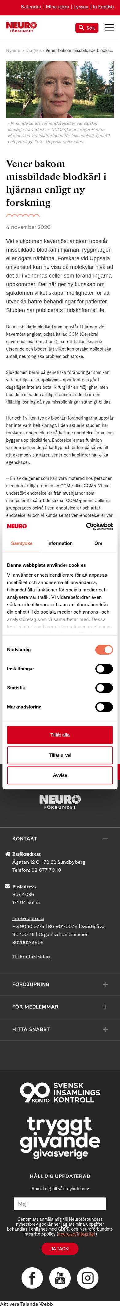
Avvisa (60, 775)
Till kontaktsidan (31, 957)
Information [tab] (60, 543)
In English (103, 7)
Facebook (32, 1278)
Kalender (31, 7)
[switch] (104, 669)
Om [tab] (98, 543)
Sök (90, 28)
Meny (109, 27)
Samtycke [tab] (21, 543)
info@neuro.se (28, 918)
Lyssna (81, 7)
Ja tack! (60, 1248)
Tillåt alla (60, 734)
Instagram (87, 1278)
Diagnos (34, 50)
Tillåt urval (60, 755)
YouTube (60, 1278)
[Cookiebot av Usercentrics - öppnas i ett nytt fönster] (86, 526)
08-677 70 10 (46, 870)
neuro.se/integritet (76, 1234)
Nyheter (14, 50)
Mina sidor (58, 7)
